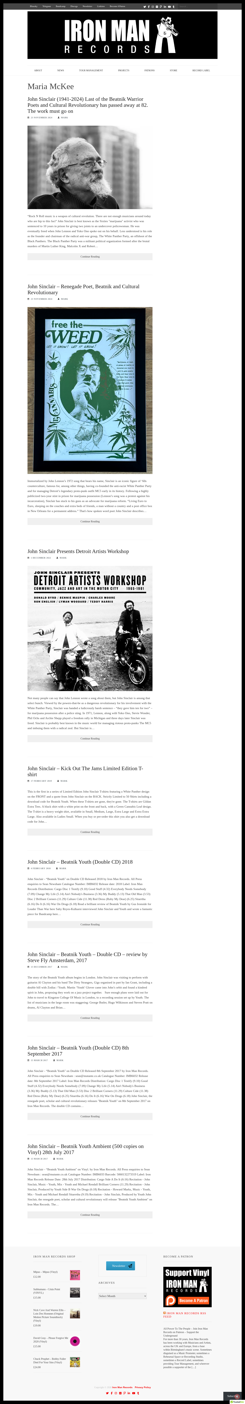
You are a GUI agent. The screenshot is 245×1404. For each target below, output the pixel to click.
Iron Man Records (122, 1387)
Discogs (74, 6)
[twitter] (145, 6)
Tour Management (91, 70)
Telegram (46, 6)
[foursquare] (161, 6)
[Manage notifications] (237, 1396)
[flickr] (157, 6)
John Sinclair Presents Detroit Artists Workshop (78, 551)
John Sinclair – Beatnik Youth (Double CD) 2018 (80, 862)
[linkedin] (165, 6)
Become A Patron (117, 6)
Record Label (201, 70)
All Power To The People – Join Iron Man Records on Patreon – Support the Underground (185, 1332)
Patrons (149, 70)
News (60, 70)
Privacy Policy (143, 1387)
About (38, 70)
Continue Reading (90, 256)
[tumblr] (173, 6)
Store (173, 70)
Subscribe (232, 1396)
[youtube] (169, 6)
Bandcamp (61, 6)
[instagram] (153, 6)
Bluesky (34, 6)
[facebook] (149, 6)
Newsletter (87, 6)
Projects (123, 70)
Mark (64, 117)
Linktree (101, 6)
